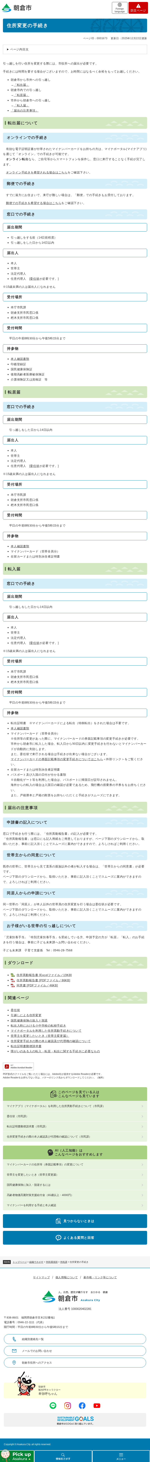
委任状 (34, 278)
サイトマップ (41, 1277)
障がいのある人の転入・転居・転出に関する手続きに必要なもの (55, 1051)
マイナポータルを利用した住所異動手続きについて (46, 1030)
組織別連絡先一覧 (33, 1339)
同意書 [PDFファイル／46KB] (37, 985)
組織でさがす (36, 1262)
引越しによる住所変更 (26, 1015)
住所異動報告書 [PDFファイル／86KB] (43, 980)
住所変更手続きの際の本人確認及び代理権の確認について (51, 1041)
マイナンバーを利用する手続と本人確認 (31, 1205)
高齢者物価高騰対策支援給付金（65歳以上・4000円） (40, 1195)
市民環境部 (52, 1262)
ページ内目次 (19, 49)
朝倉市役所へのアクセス (37, 1362)
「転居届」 (21, 95)
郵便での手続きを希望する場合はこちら (34, 203)
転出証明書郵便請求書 (26, 1046)
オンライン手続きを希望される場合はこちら (37, 172)
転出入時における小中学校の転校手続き (38, 1025)
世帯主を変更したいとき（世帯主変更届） (40, 1035)
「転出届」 (21, 84)
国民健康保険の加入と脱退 (29, 1020)
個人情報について (66, 1277)
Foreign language (120, 10)
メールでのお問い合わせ (37, 1350)
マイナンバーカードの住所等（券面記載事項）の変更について (45, 1164)
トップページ (20, 1262)
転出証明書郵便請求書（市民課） (27, 1126)
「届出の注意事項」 (24, 110)
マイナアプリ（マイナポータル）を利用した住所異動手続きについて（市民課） (56, 1106)
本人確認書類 (20, 359)
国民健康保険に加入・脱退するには (29, 1184)
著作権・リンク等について (100, 1277)
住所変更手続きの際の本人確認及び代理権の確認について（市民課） (49, 1136)
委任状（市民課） (18, 1116)
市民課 (63, 1262)
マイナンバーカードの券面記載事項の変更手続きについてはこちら (57, 759)
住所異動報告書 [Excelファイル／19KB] (44, 975)
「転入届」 (21, 105)
